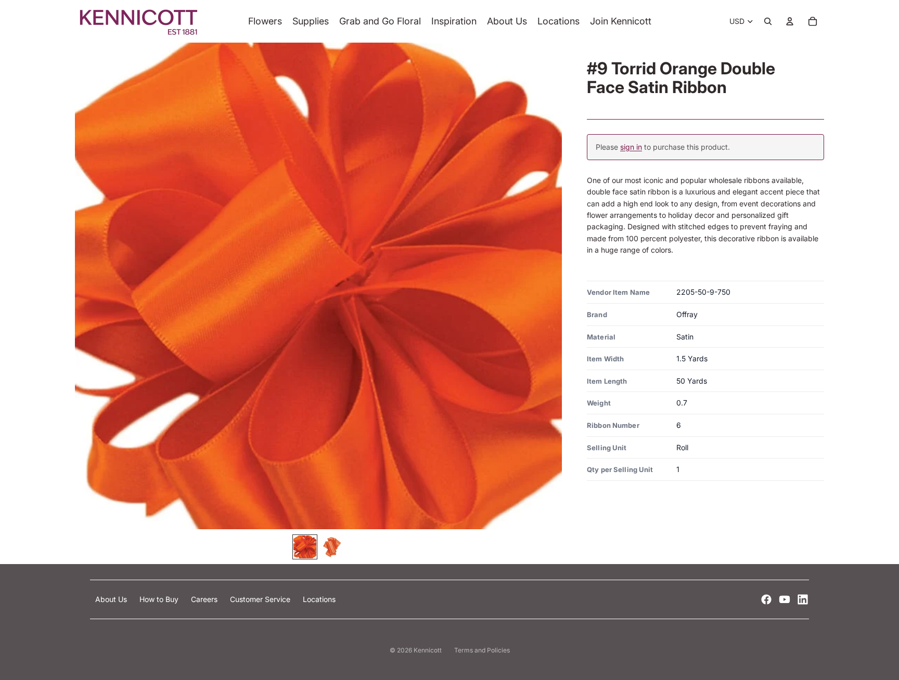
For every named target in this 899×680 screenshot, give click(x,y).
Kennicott (428, 650)
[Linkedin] (803, 599)
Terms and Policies (482, 650)
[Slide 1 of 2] (304, 546)
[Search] (767, 21)
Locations (319, 599)
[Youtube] (784, 599)
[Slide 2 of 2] (331, 546)
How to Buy (160, 599)
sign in (631, 146)
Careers (205, 599)
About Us (112, 599)
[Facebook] (766, 599)
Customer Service (261, 599)
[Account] (789, 21)
